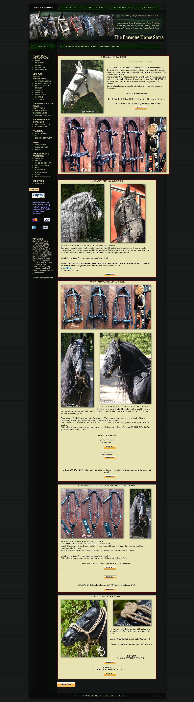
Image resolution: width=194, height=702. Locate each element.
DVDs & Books (41, 172)
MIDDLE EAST (40, 67)
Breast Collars (42, 85)
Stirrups (39, 90)
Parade (38, 161)
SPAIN (37, 60)
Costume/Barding (43, 81)
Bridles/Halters (42, 124)
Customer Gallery (122, 8)
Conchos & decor (43, 163)
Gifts (37, 174)
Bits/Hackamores (43, 83)
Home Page (71, 8)
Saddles (39, 92)
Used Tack (39, 183)
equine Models (148, 8)
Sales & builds (41, 147)
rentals (38, 149)
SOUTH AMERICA (41, 70)
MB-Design (158, 696)
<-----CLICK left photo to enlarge (138, 61)
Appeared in (40, 145)
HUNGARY (39, 65)
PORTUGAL (39, 63)
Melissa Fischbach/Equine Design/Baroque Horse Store (106, 696)
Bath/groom (40, 170)
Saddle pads (40, 95)
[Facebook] (118, 16)
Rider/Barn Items (42, 177)
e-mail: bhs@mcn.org (43, 278)
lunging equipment (43, 138)
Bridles (38, 88)
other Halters (41, 126)
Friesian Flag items (43, 115)
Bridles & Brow (42, 165)
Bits (37, 167)
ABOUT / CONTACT (97, 8)
